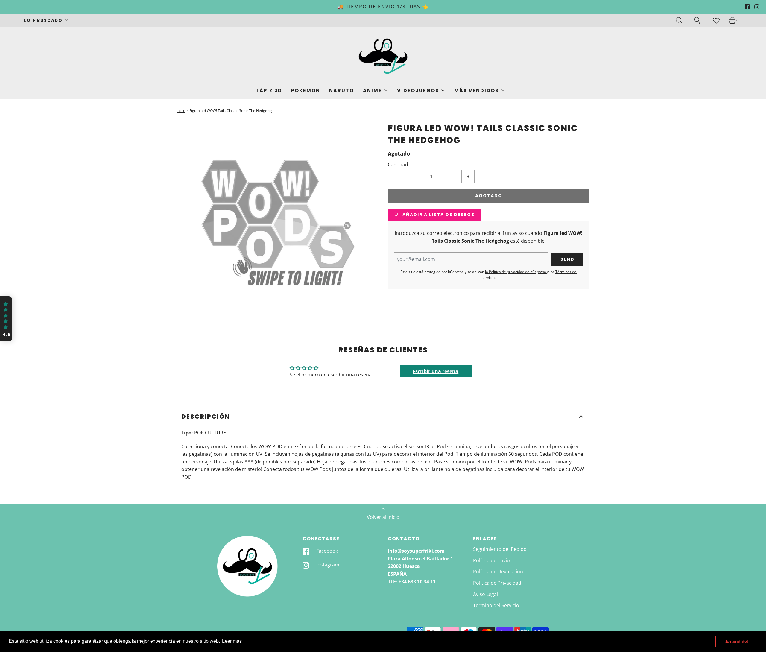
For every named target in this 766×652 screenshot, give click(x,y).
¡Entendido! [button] (736, 641)
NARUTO (341, 90)
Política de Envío (491, 560)
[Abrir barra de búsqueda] (682, 20)
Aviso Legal (485, 594)
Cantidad (398, 164)
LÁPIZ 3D (269, 90)
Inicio (181, 110)
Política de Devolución (498, 571)
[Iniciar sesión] (700, 20)
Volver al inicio (383, 517)
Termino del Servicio (496, 605)
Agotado (488, 196)
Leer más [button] (232, 641)
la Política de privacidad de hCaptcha (516, 271)
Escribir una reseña (435, 371)
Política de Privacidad (497, 583)
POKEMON (305, 90)
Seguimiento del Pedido (500, 549)
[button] (383, 416)
